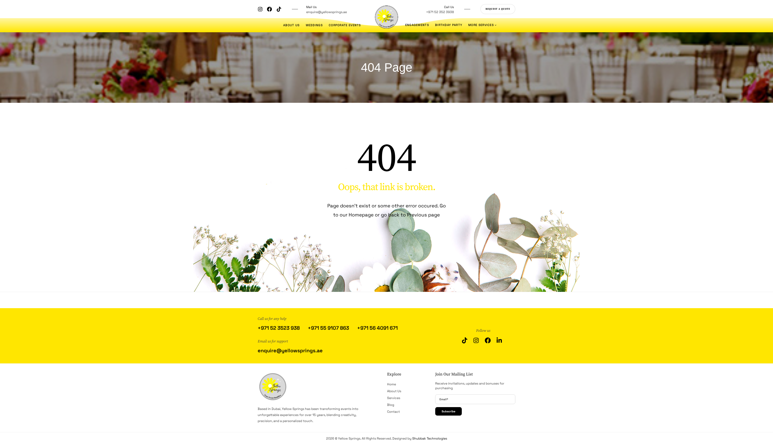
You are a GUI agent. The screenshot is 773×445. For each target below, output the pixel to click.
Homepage (362, 215)
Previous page (423, 215)
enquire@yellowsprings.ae (326, 12)
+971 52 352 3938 (440, 12)
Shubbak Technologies (429, 438)
